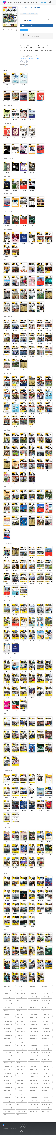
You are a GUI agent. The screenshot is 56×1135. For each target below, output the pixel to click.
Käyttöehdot (23, 1124)
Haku (32, 2)
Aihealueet (27, 2)
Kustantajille (24, 1127)
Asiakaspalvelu (7, 1126)
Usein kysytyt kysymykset (10, 1128)
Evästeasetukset (24, 1129)
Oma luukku (11, 2)
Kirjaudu (43, 2)
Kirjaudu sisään (46, 35)
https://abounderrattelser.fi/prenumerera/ (30, 58)
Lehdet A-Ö (19, 2)
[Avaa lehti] (7, 78)
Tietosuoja (23, 1126)
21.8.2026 (30, 20)
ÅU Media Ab (28, 65)
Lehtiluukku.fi (10, 1125)
